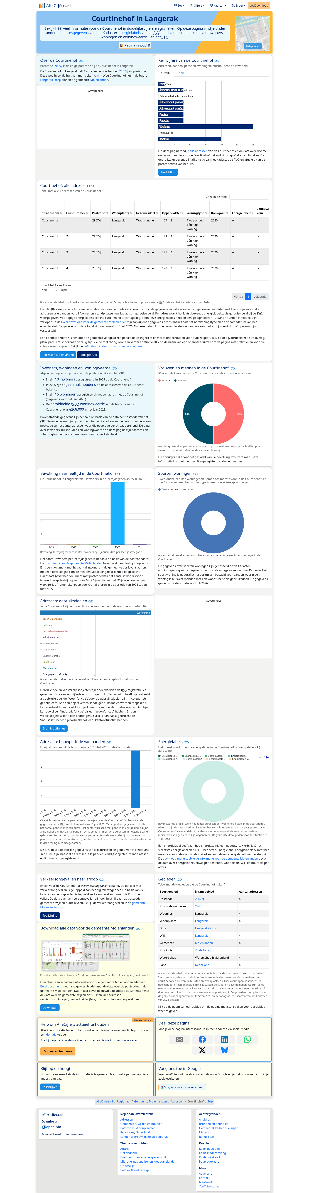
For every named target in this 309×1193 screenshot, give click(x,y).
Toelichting (168, 172)
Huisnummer (75, 213)
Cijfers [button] (197, 6)
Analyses (205, 1119)
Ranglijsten (206, 1137)
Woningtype (195, 213)
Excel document (51, 986)
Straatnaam (50, 213)
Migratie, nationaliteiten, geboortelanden (148, 1161)
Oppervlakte (171, 213)
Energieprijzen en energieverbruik (143, 1157)
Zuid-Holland (203, 950)
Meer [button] (239, 6)
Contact (204, 1178)
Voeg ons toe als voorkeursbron (183, 1087)
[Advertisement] (95, 121)
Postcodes (127, 1128)
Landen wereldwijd (133, 1137)
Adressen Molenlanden (58, 355)
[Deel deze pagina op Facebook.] (202, 1039)
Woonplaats (120, 213)
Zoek (180, 6)
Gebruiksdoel (145, 213)
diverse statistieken (182, 32)
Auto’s (124, 1149)
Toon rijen (53, 290)
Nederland (202, 965)
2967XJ (58, 66)
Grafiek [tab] (166, 73)
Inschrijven (50, 1087)
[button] (81, 60)
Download (261, 6)
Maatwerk (206, 1182)
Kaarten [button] (218, 6)
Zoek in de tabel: (217, 197)
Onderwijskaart (209, 1157)
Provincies (127, 1132)
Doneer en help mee (58, 1051)
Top (210, 1101)
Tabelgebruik (88, 355)
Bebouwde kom (264, 211)
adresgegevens (76, 32)
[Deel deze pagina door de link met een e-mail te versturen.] (179, 1039)
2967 (198, 906)
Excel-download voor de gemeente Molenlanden (94, 322)
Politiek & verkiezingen (135, 1170)
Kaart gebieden (209, 1149)
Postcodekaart (209, 1161)
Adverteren (206, 1173)
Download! (50, 1008)
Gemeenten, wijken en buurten (141, 1124)
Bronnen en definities (213, 1124)
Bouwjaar (218, 213)
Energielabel (241, 213)
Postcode (98, 213)
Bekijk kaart (253, 46)
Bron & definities (54, 728)
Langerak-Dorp (50, 80)
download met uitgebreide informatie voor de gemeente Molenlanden (210, 858)
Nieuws (204, 1132)
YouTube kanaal (209, 1186)
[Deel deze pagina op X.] (202, 1050)
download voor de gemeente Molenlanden (73, 563)
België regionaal (158, 1137)
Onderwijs (127, 1166)
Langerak (201, 921)
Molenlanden (99, 80)
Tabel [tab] (181, 73)
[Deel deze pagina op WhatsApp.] (247, 1039)
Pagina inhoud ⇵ (137, 45)
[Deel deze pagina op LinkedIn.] (224, 1039)
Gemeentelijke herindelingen (218, 1128)
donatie (51, 1034)
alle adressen (199, 151)
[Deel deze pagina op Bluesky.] (224, 1050)
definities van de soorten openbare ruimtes (113, 346)
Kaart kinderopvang (212, 1153)
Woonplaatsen (146, 1128)
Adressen (126, 1119)
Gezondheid (128, 1153)
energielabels (130, 32)
